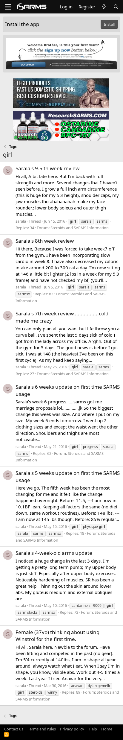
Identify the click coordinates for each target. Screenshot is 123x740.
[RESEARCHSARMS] (61, 126)
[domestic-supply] (61, 93)
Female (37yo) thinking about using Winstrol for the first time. (57, 636)
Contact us (13, 729)
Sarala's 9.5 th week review (47, 168)
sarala (21, 221)
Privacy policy (72, 729)
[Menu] (8, 6)
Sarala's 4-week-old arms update (54, 552)
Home (106, 729)
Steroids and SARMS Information (79, 227)
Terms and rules (42, 729)
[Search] (116, 7)
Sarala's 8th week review (45, 240)
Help (93, 729)
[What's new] (104, 7)
